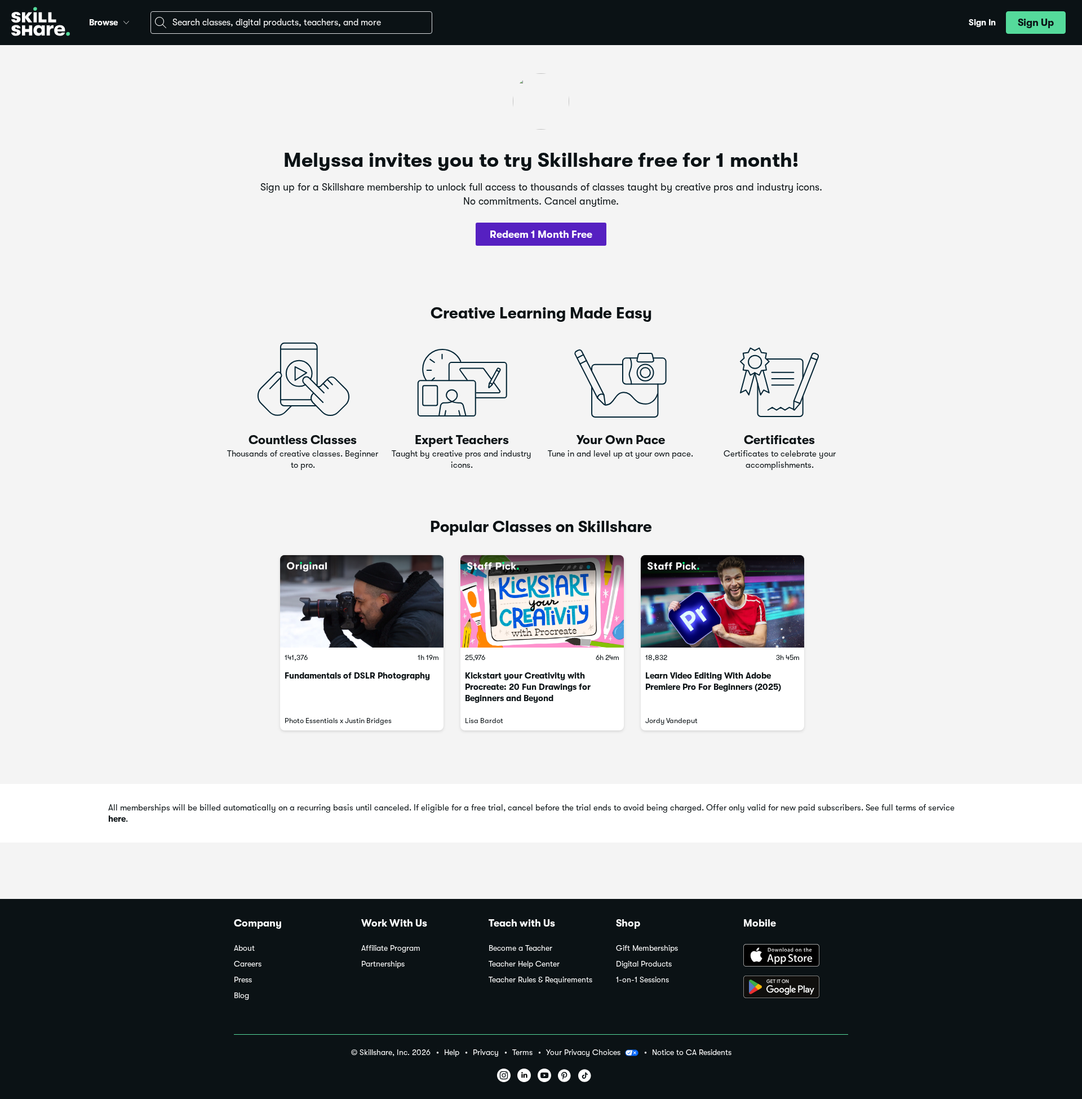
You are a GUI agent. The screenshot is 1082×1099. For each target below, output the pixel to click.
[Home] (40, 23)
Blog (241, 995)
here (117, 819)
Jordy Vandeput (671, 720)
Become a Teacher (520, 948)
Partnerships (383, 964)
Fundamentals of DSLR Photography (357, 676)
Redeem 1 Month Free (541, 234)
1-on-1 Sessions (642, 980)
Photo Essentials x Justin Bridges (338, 720)
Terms (522, 1052)
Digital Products (644, 964)
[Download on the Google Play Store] (795, 988)
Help (451, 1052)
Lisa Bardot (484, 720)
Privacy (486, 1052)
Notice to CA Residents (691, 1052)
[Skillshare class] (362, 601)
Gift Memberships (647, 948)
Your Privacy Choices (583, 1052)
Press (243, 980)
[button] (126, 20)
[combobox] (291, 22)
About (244, 948)
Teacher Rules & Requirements (540, 980)
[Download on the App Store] (795, 956)
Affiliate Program (390, 948)
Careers (247, 964)
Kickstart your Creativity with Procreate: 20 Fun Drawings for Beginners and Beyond (528, 687)
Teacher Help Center (524, 964)
